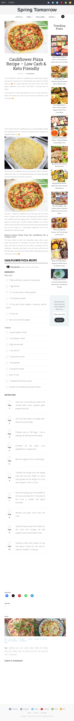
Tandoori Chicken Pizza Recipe (25, 640)
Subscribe (59, 320)
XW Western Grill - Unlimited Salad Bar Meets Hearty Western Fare (59, 81)
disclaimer (43, 713)
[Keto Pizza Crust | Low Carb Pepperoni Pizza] (11, 627)
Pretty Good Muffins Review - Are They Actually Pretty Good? (59, 232)
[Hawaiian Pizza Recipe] (40, 627)
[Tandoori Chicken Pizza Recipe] (25, 627)
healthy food (38, 648)
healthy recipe (17, 651)
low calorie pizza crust (30, 651)
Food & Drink (40, 17)
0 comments (30, 74)
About (3, 2)
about (29, 713)
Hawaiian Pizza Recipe (40, 639)
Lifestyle (18, 17)
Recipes (52, 17)
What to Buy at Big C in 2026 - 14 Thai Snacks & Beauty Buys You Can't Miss (59, 59)
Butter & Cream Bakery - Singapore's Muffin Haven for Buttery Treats (59, 263)
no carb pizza (13, 654)
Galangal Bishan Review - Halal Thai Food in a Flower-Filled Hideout (59, 185)
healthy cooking (28, 648)
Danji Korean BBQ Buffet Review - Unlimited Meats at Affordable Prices (59, 140)
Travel (29, 17)
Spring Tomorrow (37, 9)
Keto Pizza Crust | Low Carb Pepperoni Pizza (11, 640)
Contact (11, 2)
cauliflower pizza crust (16, 648)
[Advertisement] (26, 113)
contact (35, 713)
